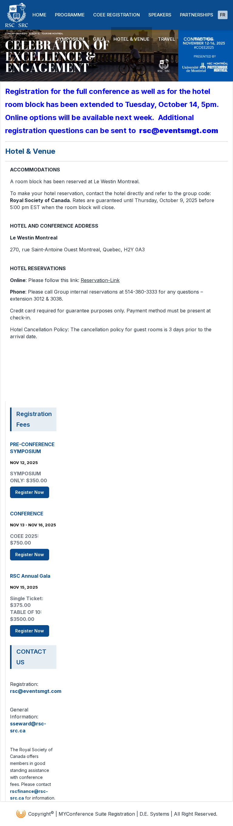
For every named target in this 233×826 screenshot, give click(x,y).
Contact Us (198, 39)
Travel (166, 39)
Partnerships (196, 15)
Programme (70, 15)
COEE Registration (116, 15)
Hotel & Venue (131, 39)
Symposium (70, 39)
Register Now (29, 492)
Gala (99, 39)
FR (222, 14)
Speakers (159, 15)
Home (39, 15)
